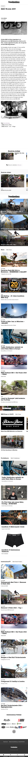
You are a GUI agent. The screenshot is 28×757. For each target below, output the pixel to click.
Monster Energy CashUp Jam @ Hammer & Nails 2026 (14, 207)
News (2, 250)
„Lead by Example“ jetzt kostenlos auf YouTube (14, 392)
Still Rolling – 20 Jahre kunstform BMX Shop (14, 289)
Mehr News (9, 249)
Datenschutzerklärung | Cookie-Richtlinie (17, 756)
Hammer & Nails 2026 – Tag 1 (14, 238)
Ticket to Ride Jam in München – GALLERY (14, 315)
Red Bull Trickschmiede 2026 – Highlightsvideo (14, 699)
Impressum (5, 756)
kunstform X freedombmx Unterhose (14, 544)
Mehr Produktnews (15, 458)
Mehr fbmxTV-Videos (17, 561)
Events (3, 6)
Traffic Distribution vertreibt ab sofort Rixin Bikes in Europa (14, 341)
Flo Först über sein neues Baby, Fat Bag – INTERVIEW (14, 496)
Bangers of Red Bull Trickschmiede (14, 650)
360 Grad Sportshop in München (12, 444)
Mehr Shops (18, 414)
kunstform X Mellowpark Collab (14, 520)
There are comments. (15, 165)
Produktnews (5, 458)
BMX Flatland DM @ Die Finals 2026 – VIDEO (14, 366)
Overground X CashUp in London (14, 674)
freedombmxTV (6, 561)
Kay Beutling (7, 123)
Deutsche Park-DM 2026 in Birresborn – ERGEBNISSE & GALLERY (14, 264)
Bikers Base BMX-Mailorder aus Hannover (12, 425)
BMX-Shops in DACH (7, 414)
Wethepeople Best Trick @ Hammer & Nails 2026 (14, 222)
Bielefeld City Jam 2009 (13, 156)
